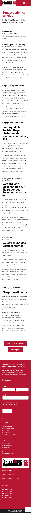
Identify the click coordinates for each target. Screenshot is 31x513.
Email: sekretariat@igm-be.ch (10, 478)
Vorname (4, 392)
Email (4, 395)
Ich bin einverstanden (11, 404)
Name (5, 386)
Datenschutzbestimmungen (12, 402)
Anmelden (7, 411)
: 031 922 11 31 (10, 474)
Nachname (19, 392)
